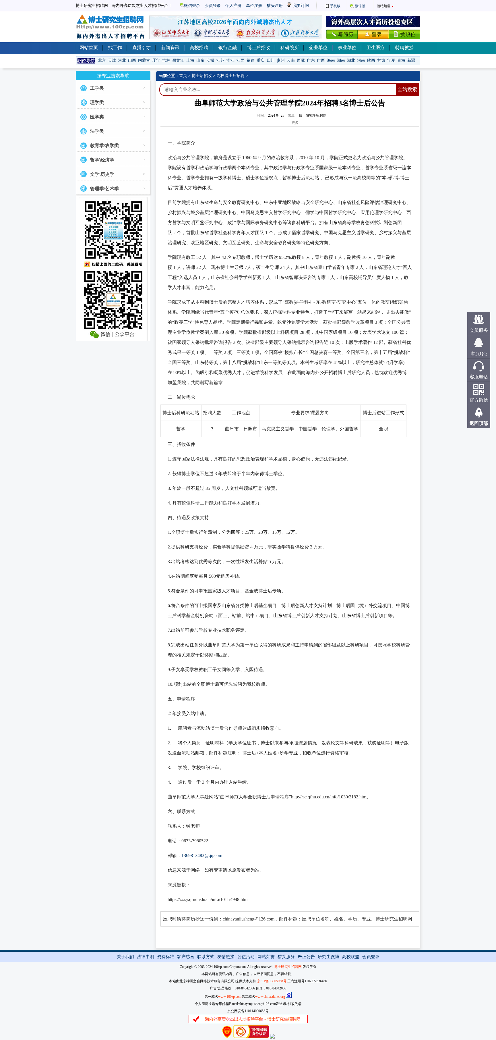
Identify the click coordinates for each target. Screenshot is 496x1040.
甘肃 (381, 60)
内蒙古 (144, 60)
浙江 (230, 60)
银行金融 (227, 47)
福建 (251, 60)
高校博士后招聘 (230, 76)
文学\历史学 (102, 174)
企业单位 (318, 47)
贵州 (281, 60)
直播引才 (141, 47)
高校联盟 (350, 956)
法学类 (97, 131)
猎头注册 (275, 5)
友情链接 (226, 956)
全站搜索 (407, 89)
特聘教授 (404, 47)
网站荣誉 (266, 956)
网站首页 (89, 47)
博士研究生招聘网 (288, 967)
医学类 (97, 116)
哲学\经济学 (102, 159)
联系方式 (205, 956)
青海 (401, 60)
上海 (190, 60)
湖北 (351, 60)
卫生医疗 (376, 47)
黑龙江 (178, 60)
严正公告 (306, 956)
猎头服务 (286, 956)
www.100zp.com (229, 997)
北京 (102, 60)
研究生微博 (328, 956)
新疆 (411, 60)
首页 (183, 76)
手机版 (335, 6)
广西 (321, 60)
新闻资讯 (170, 47)
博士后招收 (258, 47)
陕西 (371, 60)
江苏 (220, 60)
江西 (241, 60)
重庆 (261, 60)
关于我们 (125, 956)
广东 (311, 60)
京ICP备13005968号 (271, 981)
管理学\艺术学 (104, 188)
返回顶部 (479, 423)
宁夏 (391, 60)
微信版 (360, 6)
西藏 (301, 60)
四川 (271, 60)
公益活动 (246, 956)
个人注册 (233, 5)
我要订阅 (300, 5)
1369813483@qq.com (201, 855)
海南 (331, 60)
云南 (291, 60)
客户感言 (185, 956)
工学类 (97, 88)
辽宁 (156, 60)
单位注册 (254, 5)
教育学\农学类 (104, 145)
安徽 (210, 60)
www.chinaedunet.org (270, 997)
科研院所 (289, 47)
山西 (132, 60)
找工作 (115, 47)
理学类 (97, 102)
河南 (361, 60)
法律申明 (145, 956)
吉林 (166, 60)
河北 (122, 60)
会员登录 (213, 5)
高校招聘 (199, 47)
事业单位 (347, 47)
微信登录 (192, 5)
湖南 (341, 60)
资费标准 (165, 956)
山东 (200, 60)
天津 (112, 60)
